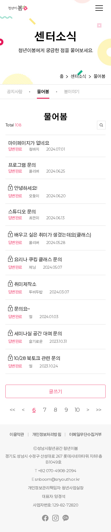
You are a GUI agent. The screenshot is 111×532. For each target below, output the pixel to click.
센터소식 (78, 76)
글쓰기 (55, 392)
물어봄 (99, 76)
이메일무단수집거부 (85, 434)
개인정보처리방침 (46, 434)
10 (77, 410)
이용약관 (16, 434)
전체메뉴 (99, 8)
